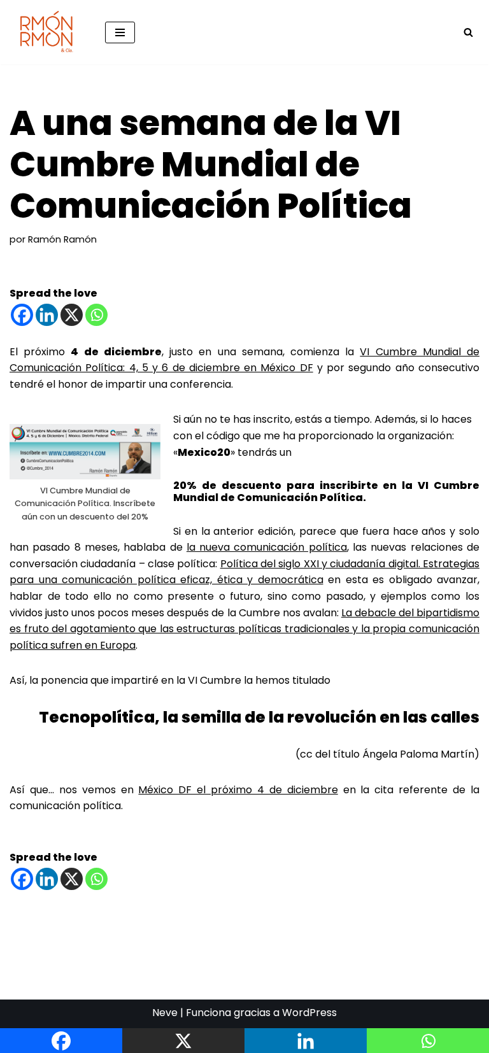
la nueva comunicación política (267, 547)
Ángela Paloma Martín (418, 754)
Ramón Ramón (62, 239)
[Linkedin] (47, 315)
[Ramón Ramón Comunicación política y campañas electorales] (48, 32)
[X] (71, 315)
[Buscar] (468, 32)
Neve (165, 1012)
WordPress (309, 1012)
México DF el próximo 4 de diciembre (237, 789)
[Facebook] (22, 315)
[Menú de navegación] (120, 32)
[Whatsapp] (96, 315)
